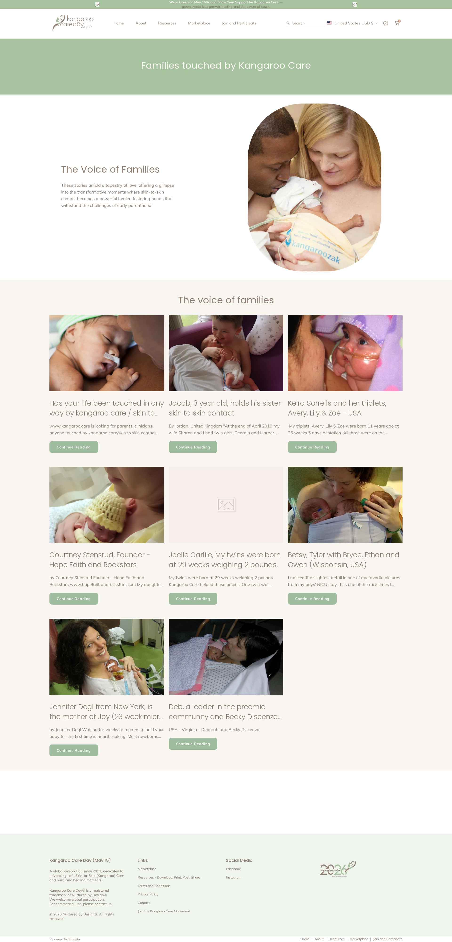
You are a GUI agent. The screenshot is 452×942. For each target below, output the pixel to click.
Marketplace (359, 939)
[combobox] (305, 23)
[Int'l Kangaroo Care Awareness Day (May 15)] (73, 23)
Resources (337, 939)
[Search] (289, 23)
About (319, 939)
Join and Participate (388, 939)
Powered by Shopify (64, 939)
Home (305, 939)
